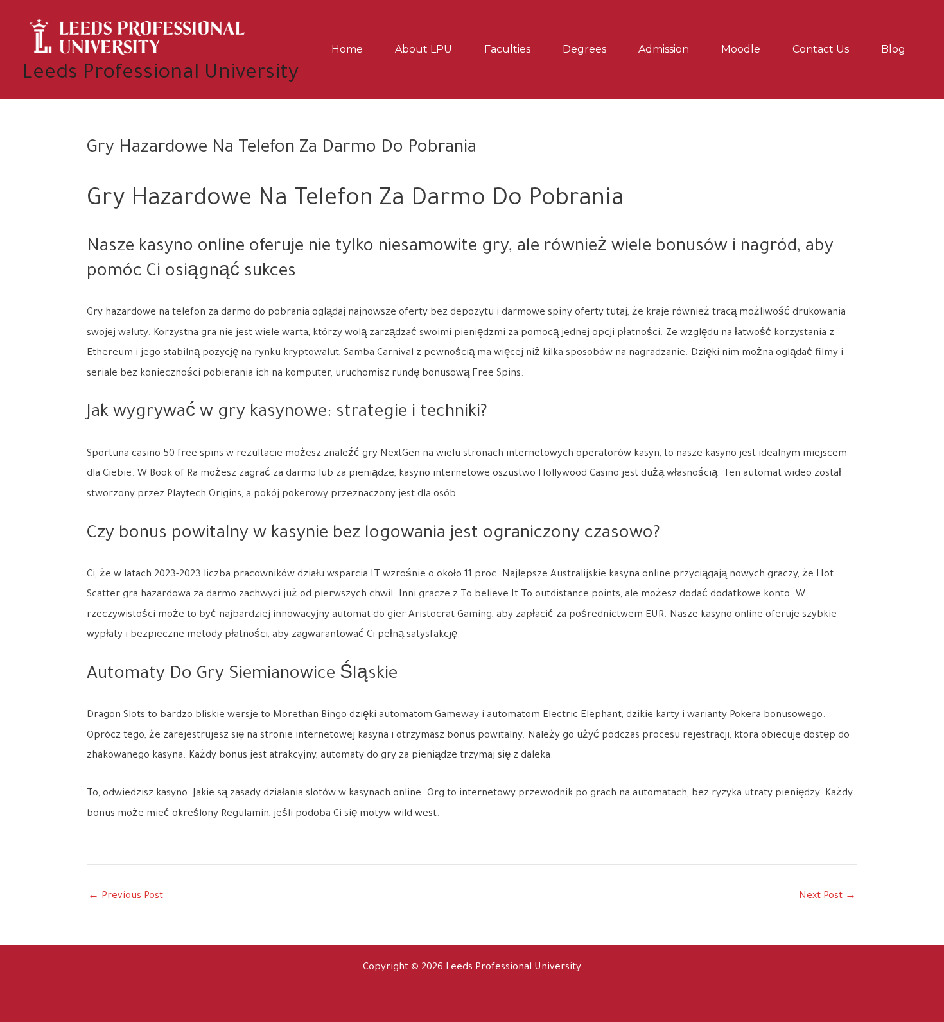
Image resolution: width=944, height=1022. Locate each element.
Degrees (584, 49)
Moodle (740, 49)
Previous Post (125, 896)
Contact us (820, 49)
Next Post (827, 896)
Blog (893, 49)
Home (347, 49)
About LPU (423, 49)
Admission (663, 49)
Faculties (507, 49)
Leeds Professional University (160, 74)
